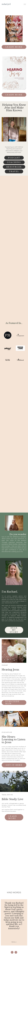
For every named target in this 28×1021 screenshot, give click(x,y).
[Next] (15, 952)
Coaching (14, 162)
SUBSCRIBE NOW (12, 702)
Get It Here (14, 765)
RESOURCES (14, 167)
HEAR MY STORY (14, 630)
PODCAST (14, 158)
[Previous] (12, 952)
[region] (14, 926)
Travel (14, 171)
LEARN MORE (14, 47)
